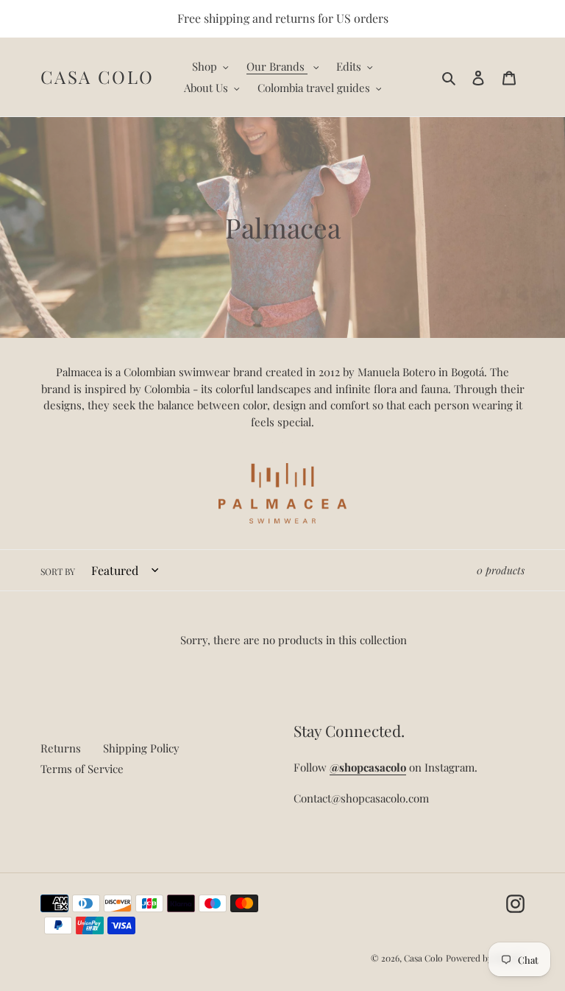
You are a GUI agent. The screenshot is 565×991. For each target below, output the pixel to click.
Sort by (57, 571)
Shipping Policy (141, 748)
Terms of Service (82, 768)
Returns (60, 748)
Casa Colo (97, 77)
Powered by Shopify (485, 958)
